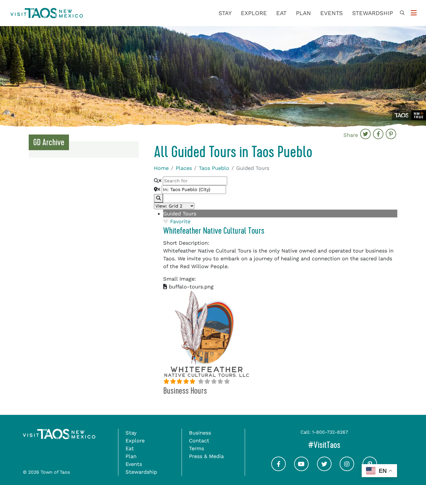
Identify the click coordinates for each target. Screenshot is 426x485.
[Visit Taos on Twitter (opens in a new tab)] (324, 469)
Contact (199, 440)
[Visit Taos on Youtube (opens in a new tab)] (301, 469)
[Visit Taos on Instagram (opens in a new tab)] (347, 469)
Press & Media (206, 456)
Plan (303, 13)
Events (331, 13)
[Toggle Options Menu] (413, 13)
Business (200, 433)
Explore (254, 13)
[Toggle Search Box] (402, 13)
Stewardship (372, 13)
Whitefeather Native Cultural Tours (213, 230)
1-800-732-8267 (330, 432)
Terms (196, 448)
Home (161, 168)
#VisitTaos (348, 445)
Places (184, 168)
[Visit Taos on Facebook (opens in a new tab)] (278, 469)
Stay (225, 13)
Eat (281, 13)
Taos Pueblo (214, 168)
